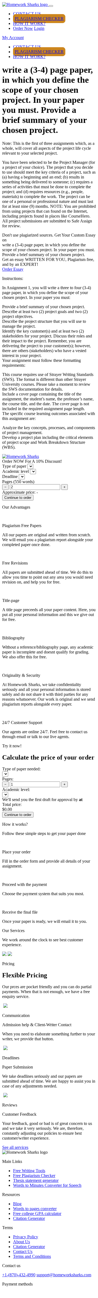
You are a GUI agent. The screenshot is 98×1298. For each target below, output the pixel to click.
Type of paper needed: (21, 769)
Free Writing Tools (29, 1170)
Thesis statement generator (36, 1180)
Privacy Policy (25, 1237)
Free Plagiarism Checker (34, 1175)
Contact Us (22, 1251)
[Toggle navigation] (51, 6)
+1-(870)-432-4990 (18, 1275)
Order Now (23, 28)
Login (39, 28)
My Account (13, 37)
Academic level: (16, 789)
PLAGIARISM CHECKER (39, 18)
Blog (17, 1203)
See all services (15, 1147)
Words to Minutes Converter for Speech (47, 1185)
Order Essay (12, 269)
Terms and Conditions (32, 1256)
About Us (21, 1241)
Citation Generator (29, 1218)
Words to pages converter (35, 1208)
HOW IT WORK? (29, 23)
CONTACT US (27, 13)
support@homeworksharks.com (63, 1275)
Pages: (7, 779)
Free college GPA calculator (37, 1213)
